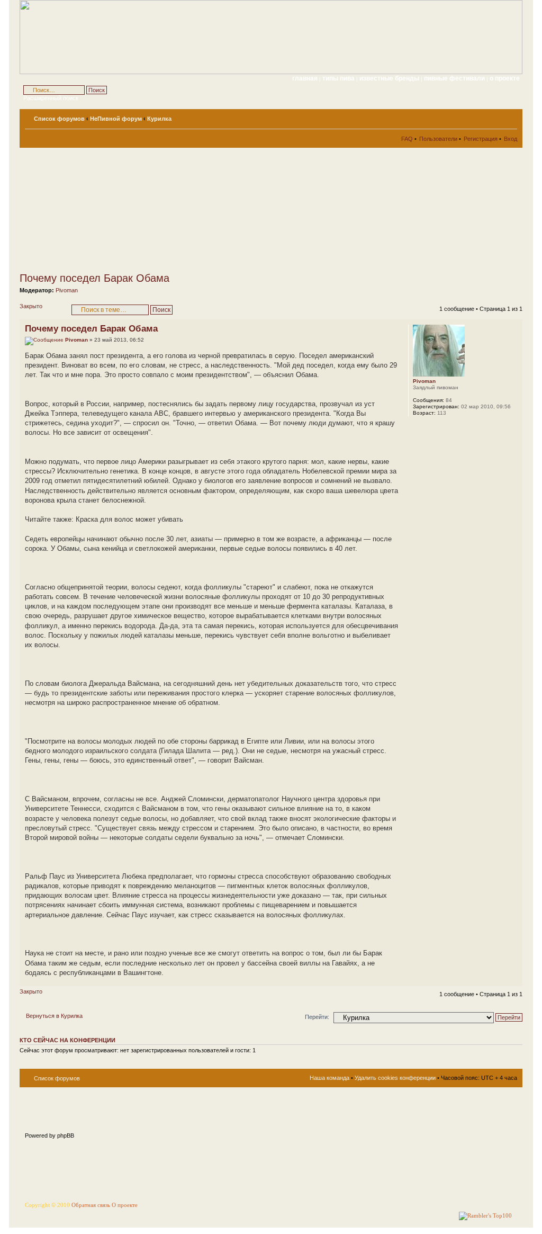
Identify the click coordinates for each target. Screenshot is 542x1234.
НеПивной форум (116, 118)
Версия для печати (493, 116)
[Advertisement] (115, 210)
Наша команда (329, 1078)
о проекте (505, 78)
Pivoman (67, 290)
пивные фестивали (455, 78)
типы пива (339, 78)
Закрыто (31, 306)
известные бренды (390, 78)
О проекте (125, 1205)
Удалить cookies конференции (395, 1078)
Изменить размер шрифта (509, 116)
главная (305, 78)
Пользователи (438, 139)
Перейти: (317, 1017)
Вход (510, 139)
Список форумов (59, 118)
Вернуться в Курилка (54, 1016)
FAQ (407, 139)
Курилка (159, 118)
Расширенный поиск (50, 98)
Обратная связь (90, 1205)
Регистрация (481, 139)
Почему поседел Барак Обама (94, 278)
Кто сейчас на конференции (67, 1040)
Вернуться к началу (514, 980)
